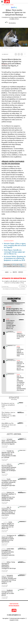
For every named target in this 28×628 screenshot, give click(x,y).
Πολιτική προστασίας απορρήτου (17, 618)
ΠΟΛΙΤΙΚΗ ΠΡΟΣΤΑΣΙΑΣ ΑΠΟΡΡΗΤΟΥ (17, 289)
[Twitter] (26, 44)
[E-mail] (21, 54)
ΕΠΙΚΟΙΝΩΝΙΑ (14, 606)
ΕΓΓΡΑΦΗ (23, 286)
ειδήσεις (22, 266)
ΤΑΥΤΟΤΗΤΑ (14, 604)
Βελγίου (5, 64)
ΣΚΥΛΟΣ (21, 272)
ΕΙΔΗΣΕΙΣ (7, 4)
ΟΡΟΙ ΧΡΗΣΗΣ (5, 289)
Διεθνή (11, 4)
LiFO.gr (14, 264)
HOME (3, 4)
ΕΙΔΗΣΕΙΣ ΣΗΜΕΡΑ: (9, 240)
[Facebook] (24, 44)
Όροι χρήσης (5, 618)
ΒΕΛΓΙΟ (15, 272)
